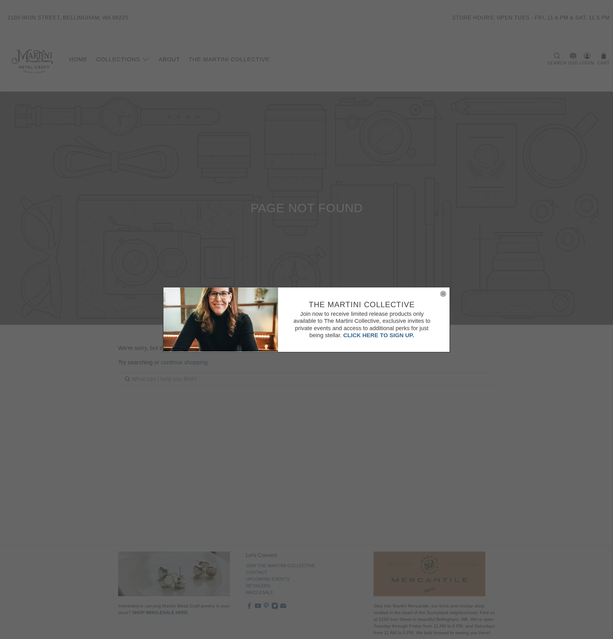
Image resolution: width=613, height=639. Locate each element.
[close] (443, 294)
